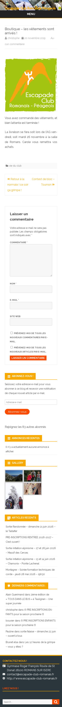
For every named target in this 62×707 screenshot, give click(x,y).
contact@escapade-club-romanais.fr (30, 674)
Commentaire (19, 242)
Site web (15, 316)
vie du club (15, 165)
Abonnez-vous (17, 411)
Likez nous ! (11, 688)
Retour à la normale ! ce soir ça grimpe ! (17, 184)
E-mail (14, 300)
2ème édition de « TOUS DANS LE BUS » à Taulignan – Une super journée (29, 599)
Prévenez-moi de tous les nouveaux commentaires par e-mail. (29, 337)
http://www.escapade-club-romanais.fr (32, 678)
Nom (13, 283)
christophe (13, 38)
